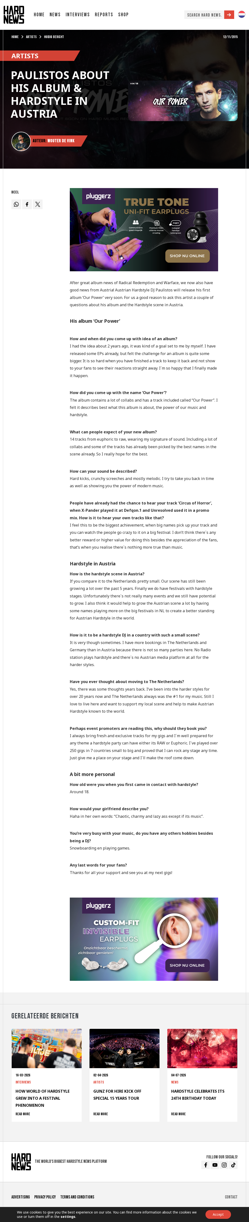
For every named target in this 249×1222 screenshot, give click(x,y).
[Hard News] (14, 14)
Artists (31, 37)
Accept (218, 1214)
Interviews (78, 15)
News (55, 15)
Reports (104, 15)
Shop (123, 15)
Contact (231, 1197)
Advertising (20, 1197)
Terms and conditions (77, 1197)
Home (39, 15)
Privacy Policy (45, 1197)
